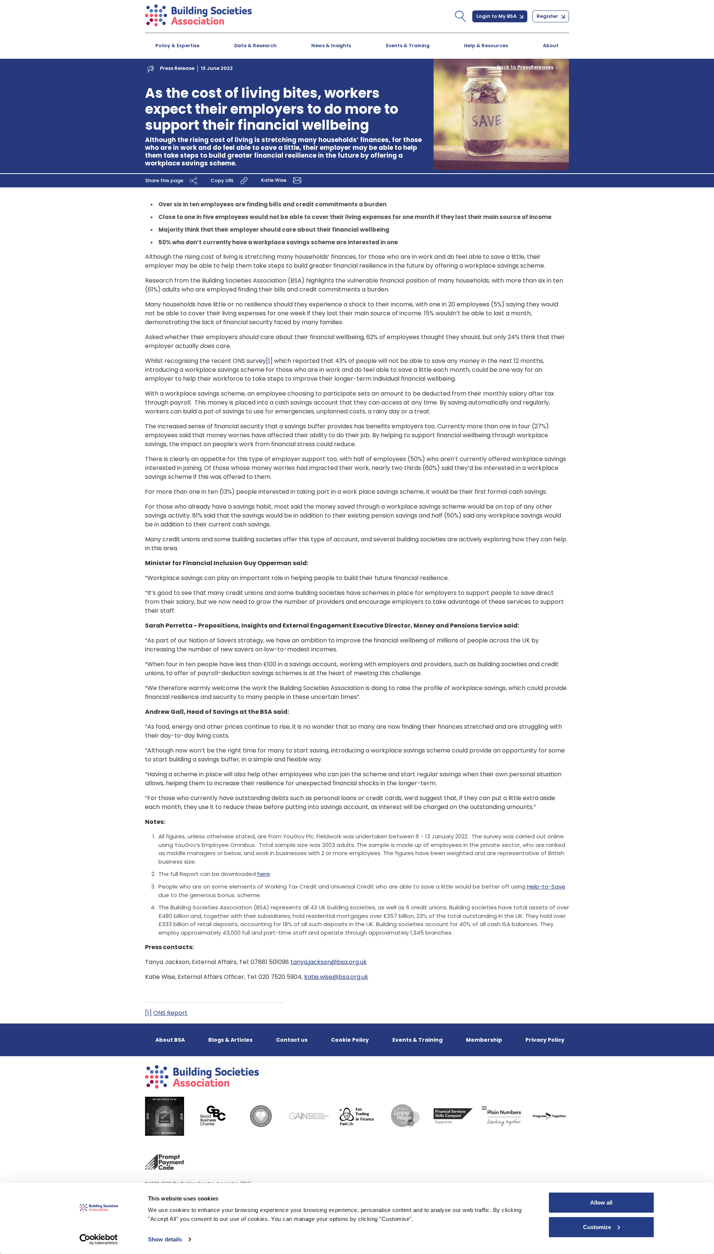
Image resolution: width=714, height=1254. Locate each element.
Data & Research (255, 45)
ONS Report (170, 1013)
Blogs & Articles (230, 1040)
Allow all (601, 1202)
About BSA (170, 1040)
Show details (165, 1239)
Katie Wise (274, 180)
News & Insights (331, 45)
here (263, 874)
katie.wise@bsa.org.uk (336, 977)
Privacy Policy (545, 1040)
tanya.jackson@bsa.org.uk (328, 962)
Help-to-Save (546, 886)
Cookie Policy (350, 1040)
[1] (269, 361)
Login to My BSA (497, 16)
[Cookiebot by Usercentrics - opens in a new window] (98, 1239)
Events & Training (408, 45)
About (551, 45)
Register (548, 16)
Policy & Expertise (177, 45)
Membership (484, 1040)
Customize (597, 1227)
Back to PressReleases (525, 67)
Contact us (292, 1040)
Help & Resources (486, 45)
